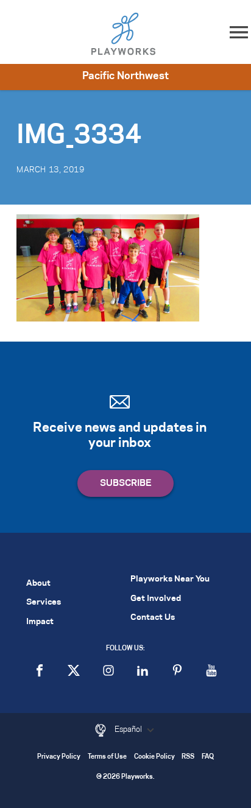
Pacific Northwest (125, 76)
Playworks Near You (170, 579)
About (38, 584)
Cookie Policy (154, 757)
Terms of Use (107, 757)
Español (129, 729)
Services (43, 602)
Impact (40, 622)
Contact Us (152, 618)
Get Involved (155, 599)
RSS (188, 757)
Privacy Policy (58, 757)
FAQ (208, 757)
